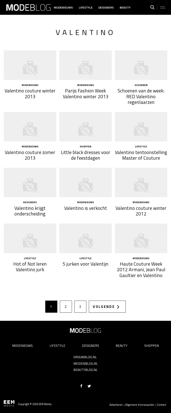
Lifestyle (86, 7)
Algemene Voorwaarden (139, 405)
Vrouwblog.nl (85, 357)
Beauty (125, 7)
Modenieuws (63, 7)
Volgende (104, 306)
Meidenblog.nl (85, 363)
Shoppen (151, 345)
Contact (161, 405)
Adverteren (116, 405)
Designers (106, 7)
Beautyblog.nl (85, 369)
